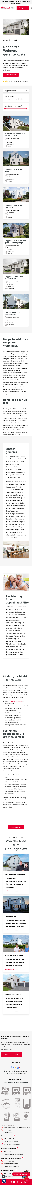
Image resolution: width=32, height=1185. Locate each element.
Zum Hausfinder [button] (16, 827)
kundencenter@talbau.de (11, 1164)
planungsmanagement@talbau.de (13, 1154)
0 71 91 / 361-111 (9, 1151)
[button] (7, 1182)
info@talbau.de (8, 1132)
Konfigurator (23, 8)
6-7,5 (15, 99)
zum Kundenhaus (9, 891)
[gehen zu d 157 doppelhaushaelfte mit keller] (16, 166)
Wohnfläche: (8, 106)
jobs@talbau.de (8, 1176)
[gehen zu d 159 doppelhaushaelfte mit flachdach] (16, 202)
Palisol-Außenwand (16, 701)
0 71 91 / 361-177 (9, 1139)
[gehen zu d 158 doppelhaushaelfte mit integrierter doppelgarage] (16, 237)
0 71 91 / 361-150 (9, 1173)
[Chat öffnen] (27, 1180)
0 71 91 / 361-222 (9, 1161)
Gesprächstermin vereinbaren (12, 1144)
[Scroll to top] (3, 1176)
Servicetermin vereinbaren (11, 1166)
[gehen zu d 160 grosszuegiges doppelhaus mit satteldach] (16, 130)
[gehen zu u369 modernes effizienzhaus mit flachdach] (16, 943)
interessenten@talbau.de (11, 1141)
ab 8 (21, 99)
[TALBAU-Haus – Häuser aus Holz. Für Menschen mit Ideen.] (8, 8)
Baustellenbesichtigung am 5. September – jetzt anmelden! (16, 2)
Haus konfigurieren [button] (11, 74)
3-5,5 (8, 99)
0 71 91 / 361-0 (8, 1130)
